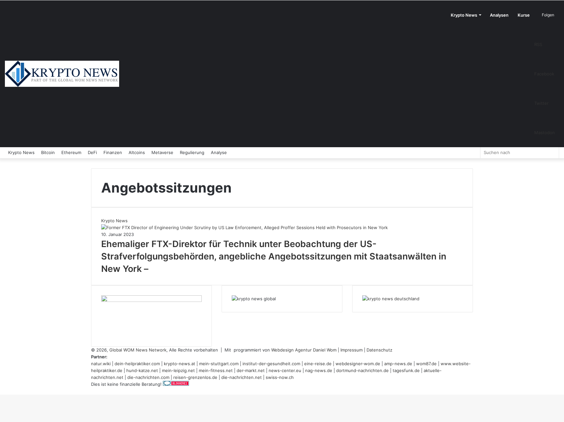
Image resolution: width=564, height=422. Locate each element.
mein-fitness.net (216, 370)
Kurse (524, 15)
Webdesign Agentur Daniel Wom (304, 349)
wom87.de (426, 363)
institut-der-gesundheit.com (271, 363)
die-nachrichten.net (241, 377)
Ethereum (71, 152)
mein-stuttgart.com (219, 363)
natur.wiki (101, 363)
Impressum (351, 349)
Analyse (219, 152)
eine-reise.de (318, 363)
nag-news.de (318, 370)
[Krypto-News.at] (62, 74)
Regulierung (192, 152)
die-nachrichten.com (148, 377)
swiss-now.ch (280, 377)
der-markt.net (251, 370)
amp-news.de (398, 363)
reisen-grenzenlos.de (195, 377)
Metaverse (162, 152)
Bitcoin (48, 152)
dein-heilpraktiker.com (137, 363)
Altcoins (137, 152)
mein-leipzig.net (178, 370)
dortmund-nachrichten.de (362, 370)
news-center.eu (285, 370)
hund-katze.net (142, 370)
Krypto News (464, 15)
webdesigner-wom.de (358, 363)
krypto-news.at (179, 363)
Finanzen (112, 152)
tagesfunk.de (406, 370)
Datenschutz (379, 349)
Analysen (499, 15)
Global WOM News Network (137, 349)
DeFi (92, 152)
